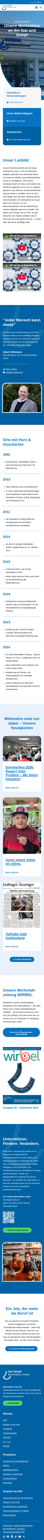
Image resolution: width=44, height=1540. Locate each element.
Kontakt (6, 1446)
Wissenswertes (9, 1515)
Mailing (6, 1465)
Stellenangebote (10, 1433)
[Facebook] (8, 1537)
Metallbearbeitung (10, 1470)
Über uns (7, 1442)
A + (39, 2)
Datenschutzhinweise (23, 1526)
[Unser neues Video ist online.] (22, 825)
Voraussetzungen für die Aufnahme (18, 1498)
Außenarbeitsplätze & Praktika (16, 1511)
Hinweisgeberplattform (12, 1532)
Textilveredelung (10, 1478)
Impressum (7, 1526)
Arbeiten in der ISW (11, 1424)
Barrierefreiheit (9, 1529)
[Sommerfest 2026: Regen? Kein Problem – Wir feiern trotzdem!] (22, 748)
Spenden (7, 1437)
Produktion (7, 1429)
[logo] (9, 7)
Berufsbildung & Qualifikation (15, 1507)
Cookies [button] (20, 1529)
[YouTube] (19, 1537)
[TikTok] (16, 1537)
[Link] (22, 1079)
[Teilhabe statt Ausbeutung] (22, 905)
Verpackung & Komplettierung (15, 1461)
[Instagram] (4, 1537)
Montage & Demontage (13, 1474)
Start (5, 1420)
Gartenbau (7, 1483)
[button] (36, 7)
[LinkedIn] (12, 1537)
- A (31, 2)
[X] (24, 1537)
